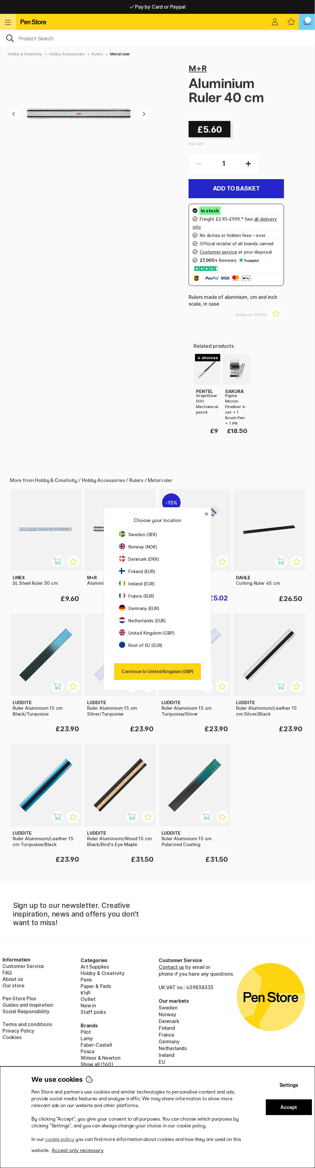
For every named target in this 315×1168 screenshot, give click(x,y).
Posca (87, 1051)
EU (162, 1062)
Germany (169, 1041)
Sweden (168, 1008)
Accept (289, 1107)
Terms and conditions (27, 1024)
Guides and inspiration (27, 1005)
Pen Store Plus (19, 998)
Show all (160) (97, 1064)
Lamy (87, 1038)
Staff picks (93, 1012)
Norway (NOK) (142, 546)
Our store (13, 985)
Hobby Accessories (67, 54)
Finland (167, 1028)
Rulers (97, 54)
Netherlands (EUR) (147, 620)
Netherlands (173, 1048)
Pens (86, 980)
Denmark (169, 1021)
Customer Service (23, 966)
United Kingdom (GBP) (151, 633)
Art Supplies (95, 967)
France (166, 1035)
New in (88, 1005)
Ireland (166, 1055)
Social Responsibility (26, 1011)
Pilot (86, 1032)
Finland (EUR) (141, 571)
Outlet (88, 999)
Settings (289, 1085)
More (199, 357)
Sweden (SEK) (142, 534)
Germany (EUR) (143, 608)
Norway (167, 1014)
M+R (197, 68)
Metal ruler (120, 54)
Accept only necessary (78, 1150)
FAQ (7, 972)
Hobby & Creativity (25, 54)
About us (12, 979)
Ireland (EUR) (141, 583)
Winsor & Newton (100, 1058)
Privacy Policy (18, 1031)
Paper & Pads (96, 986)
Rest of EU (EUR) (145, 645)
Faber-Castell (96, 1045)
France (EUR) (141, 596)
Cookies (12, 1037)
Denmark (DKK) (143, 559)
